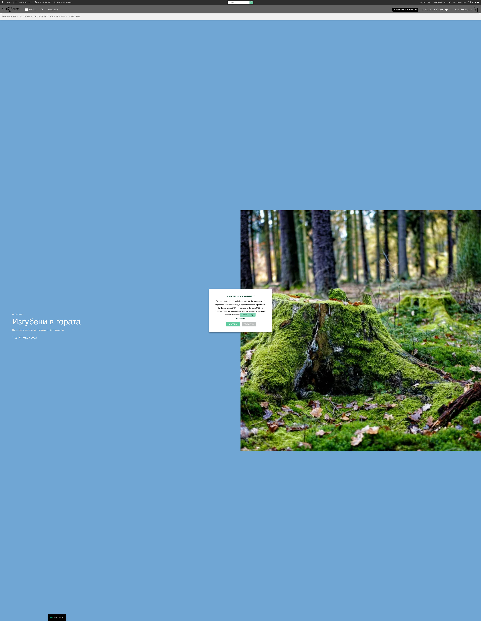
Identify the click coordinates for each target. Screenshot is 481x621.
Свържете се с (440, 3)
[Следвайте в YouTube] (478, 2)
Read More (240, 319)
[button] (30, 9)
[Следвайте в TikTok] (473, 2)
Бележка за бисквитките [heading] (240, 296)
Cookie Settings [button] (248, 315)
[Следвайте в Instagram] (470, 2)
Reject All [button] (249, 324)
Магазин (53, 10)
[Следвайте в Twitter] (475, 2)
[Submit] (251, 2)
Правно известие (457, 3)
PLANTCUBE (74, 17)
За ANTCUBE (425, 3)
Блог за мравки (58, 17)
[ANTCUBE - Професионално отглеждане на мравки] (10, 9)
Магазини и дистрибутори (34, 17)
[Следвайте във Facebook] (468, 2)
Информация (9, 17)
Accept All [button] (233, 324)
